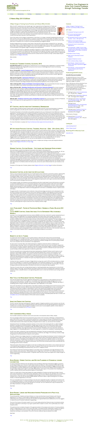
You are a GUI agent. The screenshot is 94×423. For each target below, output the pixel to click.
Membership (21, 14)
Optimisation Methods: (28, 77)
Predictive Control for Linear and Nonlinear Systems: (31, 98)
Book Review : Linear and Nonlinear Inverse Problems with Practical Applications (76, 69)
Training (29, 14)
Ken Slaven (29, 307)
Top (11, 59)
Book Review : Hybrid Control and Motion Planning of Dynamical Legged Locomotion (77, 64)
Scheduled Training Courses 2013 (76, 32)
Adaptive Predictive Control (74, 59)
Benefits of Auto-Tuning (73, 53)
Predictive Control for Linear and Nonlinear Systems (77, 110)
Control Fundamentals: (27, 70)
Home (11, 14)
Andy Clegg (30, 141)
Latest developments (71, 126)
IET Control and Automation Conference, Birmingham (74, 35)
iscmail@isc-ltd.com (15, 294)
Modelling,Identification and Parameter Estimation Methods (77, 105)
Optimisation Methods (81, 95)
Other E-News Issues (71, 128)
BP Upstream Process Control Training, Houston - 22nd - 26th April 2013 (77, 38)
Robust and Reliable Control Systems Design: (33, 83)
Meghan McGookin (21, 141)
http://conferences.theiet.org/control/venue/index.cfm (40, 122)
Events (47, 14)
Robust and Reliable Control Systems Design (77, 99)
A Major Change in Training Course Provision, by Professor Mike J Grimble (75, 27)
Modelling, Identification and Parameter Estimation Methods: (37, 87)
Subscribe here (69, 133)
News (56, 14)
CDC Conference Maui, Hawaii (75, 61)
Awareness (38, 14)
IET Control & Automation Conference (75, 117)
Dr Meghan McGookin (22, 54)
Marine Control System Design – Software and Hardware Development (77, 41)
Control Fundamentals (81, 92)
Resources (64, 14)
